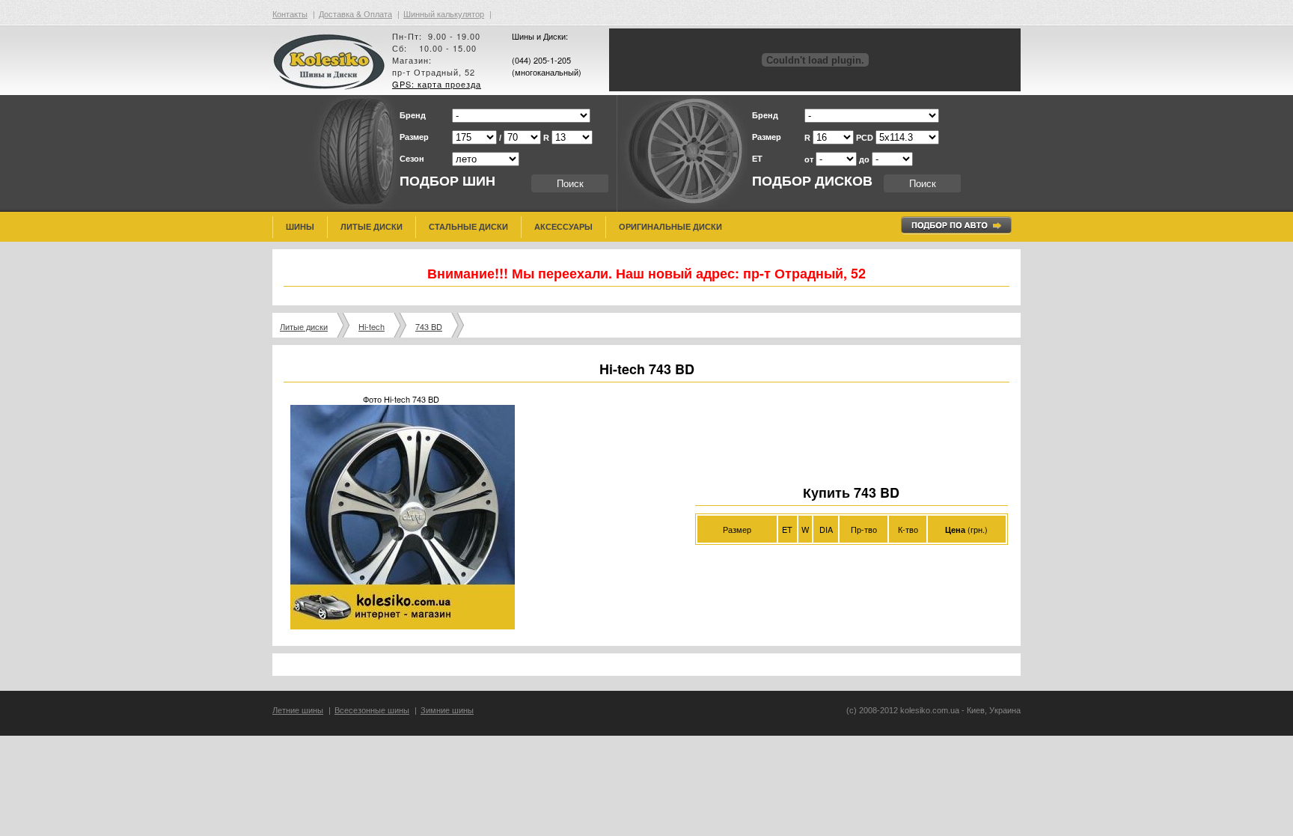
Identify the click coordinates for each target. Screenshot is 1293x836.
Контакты (290, 13)
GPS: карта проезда (436, 84)
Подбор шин (447, 181)
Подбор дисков (812, 181)
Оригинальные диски (670, 226)
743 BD (428, 326)
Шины (300, 226)
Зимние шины (447, 710)
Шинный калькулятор (443, 13)
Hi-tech (371, 326)
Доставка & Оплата (355, 13)
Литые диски (371, 226)
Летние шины (297, 710)
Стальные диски (468, 226)
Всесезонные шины (371, 710)
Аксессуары (563, 226)
